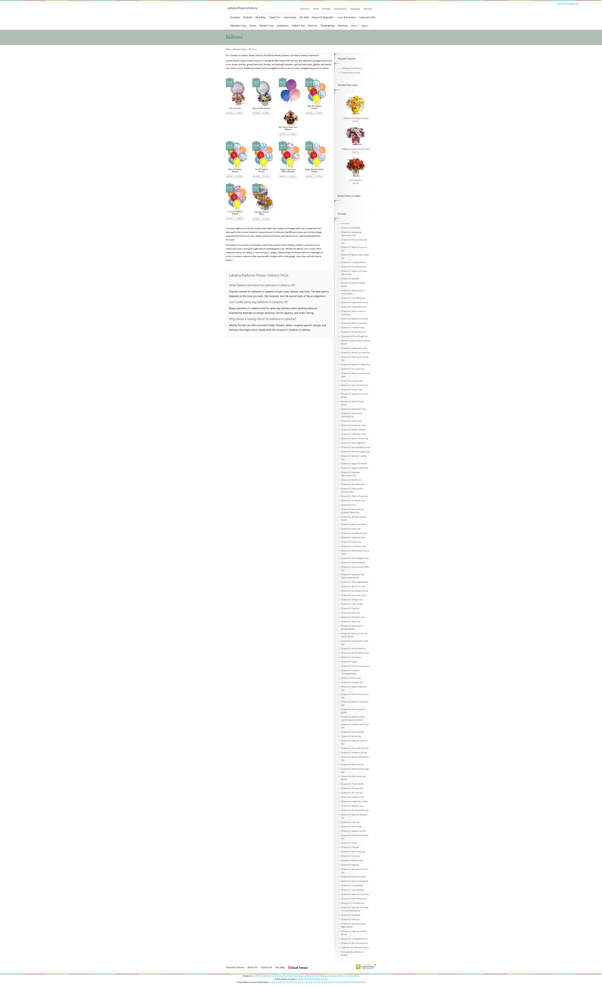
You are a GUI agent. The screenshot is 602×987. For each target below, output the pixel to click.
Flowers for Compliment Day (353, 262)
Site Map (280, 967)
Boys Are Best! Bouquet (261, 108)
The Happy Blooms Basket (261, 213)
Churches (368, 9)
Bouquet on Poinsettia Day (352, 903)
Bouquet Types (240, 49)
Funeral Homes (340, 9)
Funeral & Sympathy (323, 17)
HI (313, 982)
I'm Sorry (345, 223)
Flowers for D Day (348, 843)
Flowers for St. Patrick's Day (353, 501)
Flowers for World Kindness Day (355, 810)
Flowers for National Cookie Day (355, 894)
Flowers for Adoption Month (353, 831)
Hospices (302, 976)
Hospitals (326, 9)
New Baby (260, 17)
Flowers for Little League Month (354, 582)
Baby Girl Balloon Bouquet (235, 170)
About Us (252, 967)
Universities (355, 9)
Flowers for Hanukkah (350, 915)
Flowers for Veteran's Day (352, 806)
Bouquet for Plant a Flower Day (354, 496)
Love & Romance (347, 17)
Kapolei (317, 979)
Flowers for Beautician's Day (353, 877)
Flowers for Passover (350, 608)
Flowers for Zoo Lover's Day (353, 595)
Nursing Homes (290, 976)
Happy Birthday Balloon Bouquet (314, 170)
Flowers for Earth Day (350, 613)
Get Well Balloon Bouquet (261, 170)
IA (328, 982)
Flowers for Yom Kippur (351, 657)
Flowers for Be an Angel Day (353, 443)
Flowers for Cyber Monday (352, 890)
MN (363, 982)
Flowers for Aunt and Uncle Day (354, 385)
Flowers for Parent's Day (351, 390)
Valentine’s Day (238, 25)
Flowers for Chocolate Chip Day (355, 748)
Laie (324, 979)
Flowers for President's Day (353, 327)
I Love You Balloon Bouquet (234, 212)
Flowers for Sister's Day (351, 421)
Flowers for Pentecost (350, 856)
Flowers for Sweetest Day (352, 682)
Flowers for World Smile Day (353, 648)
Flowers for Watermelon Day (353, 409)
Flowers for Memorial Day (352, 764)
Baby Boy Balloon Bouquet (314, 107)
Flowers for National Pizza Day (354, 319)
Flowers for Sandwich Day (352, 797)
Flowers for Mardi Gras (351, 480)
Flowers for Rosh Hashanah (353, 563)
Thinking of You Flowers (351, 68)
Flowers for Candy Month (352, 885)
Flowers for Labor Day (350, 529)
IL (321, 982)
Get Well (304, 17)
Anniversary (290, 17)
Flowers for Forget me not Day (354, 801)
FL (305, 982)
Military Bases (312, 976)
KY (337, 982)
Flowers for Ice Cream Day (352, 369)
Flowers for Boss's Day (351, 678)
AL (270, 982)
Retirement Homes (275, 976)
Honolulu (308, 979)
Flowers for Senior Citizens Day (354, 438)
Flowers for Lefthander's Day (353, 434)
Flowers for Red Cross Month (353, 524)
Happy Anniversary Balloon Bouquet (288, 170)
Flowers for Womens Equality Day (355, 452)
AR (283, 982)
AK (274, 982)
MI (359, 982)
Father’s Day (298, 25)
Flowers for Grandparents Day (354, 533)
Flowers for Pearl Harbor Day (353, 899)
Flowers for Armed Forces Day (354, 753)
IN (325, 982)
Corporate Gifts (367, 17)
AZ (278, 982)
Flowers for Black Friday (351, 827)
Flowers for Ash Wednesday (353, 484)
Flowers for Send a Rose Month (354, 881)
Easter (252, 25)
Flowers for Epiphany (350, 279)
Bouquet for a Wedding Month (354, 939)
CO (291, 982)
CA (287, 982)
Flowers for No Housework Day (354, 591)
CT (296, 982)
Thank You (274, 17)
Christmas (342, 25)
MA (354, 982)
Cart (231, 113)
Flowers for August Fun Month (354, 464)
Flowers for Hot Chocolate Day (354, 943)
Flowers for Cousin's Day (352, 381)
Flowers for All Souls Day (352, 793)
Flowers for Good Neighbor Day (355, 558)
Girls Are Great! (235, 108)
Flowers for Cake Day (350, 822)
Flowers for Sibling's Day (351, 600)
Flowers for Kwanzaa (350, 919)
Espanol (560, 4)
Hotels (316, 9)
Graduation (283, 25)
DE (301, 982)
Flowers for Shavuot (350, 847)
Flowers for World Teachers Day (355, 653)
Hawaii (300, 979)
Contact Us (266, 967)
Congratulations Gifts (350, 73)
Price (354, 25)
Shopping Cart (572, 4)
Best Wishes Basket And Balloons (288, 128)
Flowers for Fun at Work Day (353, 267)
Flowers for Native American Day (355, 666)
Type (364, 25)
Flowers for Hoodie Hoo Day (353, 332)
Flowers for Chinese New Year (354, 307)
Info (240, 113)
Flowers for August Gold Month (354, 468)
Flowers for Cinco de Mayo (352, 732)
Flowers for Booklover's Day (353, 425)
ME (345, 982)
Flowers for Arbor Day (350, 622)
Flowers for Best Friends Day (353, 852)
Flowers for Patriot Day (351, 542)
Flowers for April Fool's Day (353, 586)
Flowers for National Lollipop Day (355, 364)
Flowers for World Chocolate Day (355, 353)
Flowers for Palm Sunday (352, 604)
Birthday (247, 17)
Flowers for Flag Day (350, 865)
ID (317, 982)
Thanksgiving (327, 25)
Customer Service (235, 967)
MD (350, 982)
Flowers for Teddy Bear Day (353, 538)
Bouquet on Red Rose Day (352, 860)
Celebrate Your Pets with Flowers (355, 948)
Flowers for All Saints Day (352, 788)
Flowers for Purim (349, 505)
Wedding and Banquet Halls (331, 976)
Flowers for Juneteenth (350, 228)
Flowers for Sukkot (349, 662)
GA (309, 982)
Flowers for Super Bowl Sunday (354, 302)
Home (228, 49)
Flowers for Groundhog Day (353, 298)
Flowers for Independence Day (354, 348)
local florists (258, 976)
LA (341, 982)
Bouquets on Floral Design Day (354, 336)
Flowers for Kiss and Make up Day (355, 447)
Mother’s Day (266, 25)
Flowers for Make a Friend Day (354, 323)
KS (332, 982)
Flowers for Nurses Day (351, 736)
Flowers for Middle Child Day (353, 430)
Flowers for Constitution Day (353, 546)
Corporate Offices (351, 976)
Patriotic (312, 25)
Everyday (235, 17)
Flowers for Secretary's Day (353, 617)
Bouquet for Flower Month (352, 784)
